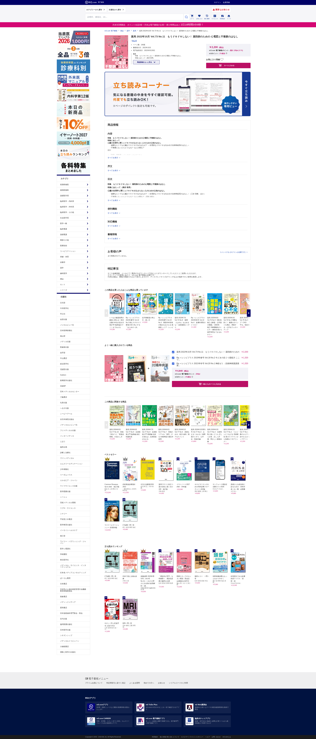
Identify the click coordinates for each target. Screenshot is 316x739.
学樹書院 (63, 554)
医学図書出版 (65, 491)
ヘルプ (207, 737)
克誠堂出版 (64, 369)
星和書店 (63, 608)
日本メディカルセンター (69, 392)
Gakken (63, 375)
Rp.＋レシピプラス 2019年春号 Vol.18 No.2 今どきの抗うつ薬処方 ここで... (208, 359)
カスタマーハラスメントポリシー (192, 737)
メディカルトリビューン (69, 641)
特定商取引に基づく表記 (115, 683)
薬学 (128, 31)
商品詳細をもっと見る (144, 62)
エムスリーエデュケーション (71, 464)
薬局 (134, 31)
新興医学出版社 (66, 380)
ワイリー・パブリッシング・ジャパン (73, 542)
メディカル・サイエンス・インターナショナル (73, 566)
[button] (249, 313)
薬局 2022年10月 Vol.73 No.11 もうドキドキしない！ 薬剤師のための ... (208, 353)
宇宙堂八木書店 (66, 519)
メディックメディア (68, 602)
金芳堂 (62, 353)
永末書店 (63, 584)
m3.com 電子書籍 (111, 31)
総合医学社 (64, 364)
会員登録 (226, 2)
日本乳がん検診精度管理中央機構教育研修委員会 (73, 590)
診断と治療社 (65, 453)
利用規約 (155, 737)
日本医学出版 (65, 630)
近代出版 (63, 619)
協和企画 (63, 447)
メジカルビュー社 (67, 325)
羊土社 (62, 314)
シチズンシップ (66, 635)
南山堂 (62, 336)
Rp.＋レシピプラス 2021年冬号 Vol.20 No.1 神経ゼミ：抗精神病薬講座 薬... (208, 364)
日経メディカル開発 (68, 503)
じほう (62, 441)
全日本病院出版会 (67, 419)
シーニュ (63, 497)
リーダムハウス (66, 475)
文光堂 (62, 303)
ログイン (217, 2)
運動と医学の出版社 (68, 652)
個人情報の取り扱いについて (169, 737)
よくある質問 (134, 683)
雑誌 (122, 31)
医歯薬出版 (64, 347)
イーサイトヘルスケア (68, 530)
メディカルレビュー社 (68, 425)
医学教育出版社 (66, 525)
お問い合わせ (216, 737)
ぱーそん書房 (65, 578)
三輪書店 (63, 397)
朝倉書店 (63, 597)
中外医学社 (64, 308)
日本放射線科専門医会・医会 (71, 613)
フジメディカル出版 (68, 430)
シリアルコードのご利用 (178, 683)
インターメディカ (67, 436)
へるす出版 (64, 408)
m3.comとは (227, 737)
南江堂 (62, 536)
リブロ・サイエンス (68, 508)
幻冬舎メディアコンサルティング (73, 573)
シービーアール (66, 414)
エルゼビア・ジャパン (68, 480)
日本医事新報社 (66, 330)
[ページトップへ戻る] (309, 735)
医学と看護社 (65, 549)
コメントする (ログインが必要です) (233, 252)
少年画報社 (64, 469)
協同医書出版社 (66, 624)
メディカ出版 (65, 342)
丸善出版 (63, 403)
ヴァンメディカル (67, 458)
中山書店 (63, 358)
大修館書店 (64, 646)
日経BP (63, 386)
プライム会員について (93, 683)
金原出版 (63, 319)
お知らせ (161, 683)
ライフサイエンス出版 (68, 486)
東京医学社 (64, 560)
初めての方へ (149, 683)
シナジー (63, 514)
